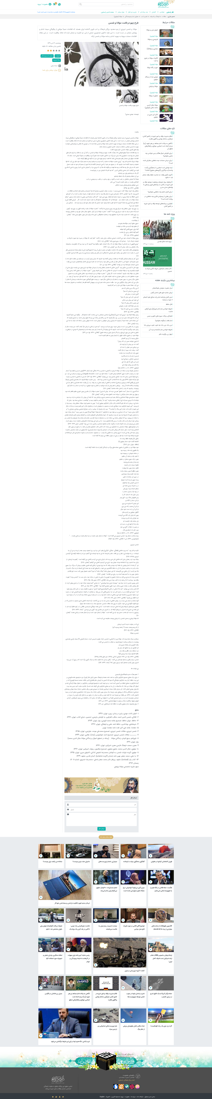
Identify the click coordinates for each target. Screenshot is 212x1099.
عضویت (45, 4)
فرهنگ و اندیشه (155, 16)
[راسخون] (166, 7)
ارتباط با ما (140, 1097)
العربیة (108, 1097)
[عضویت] (56, 1097)
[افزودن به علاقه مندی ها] (53, 1097)
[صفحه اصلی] (63, 1097)
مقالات (164, 16)
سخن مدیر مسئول (150, 1097)
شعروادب (57, 56)
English (102, 1097)
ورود (39, 4)
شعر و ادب (144, 16)
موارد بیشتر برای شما (49, 70)
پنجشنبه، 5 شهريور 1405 (69, 12)
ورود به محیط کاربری (117, 1097)
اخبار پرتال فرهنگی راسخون (126, 1080)
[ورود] (59, 1097)
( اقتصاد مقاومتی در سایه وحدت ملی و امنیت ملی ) (50, 12)
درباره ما (133, 1097)
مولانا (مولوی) (118, 16)
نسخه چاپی (54, 66)
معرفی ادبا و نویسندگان (131, 16)
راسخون (168, 12)
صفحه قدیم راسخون (107, 12)
